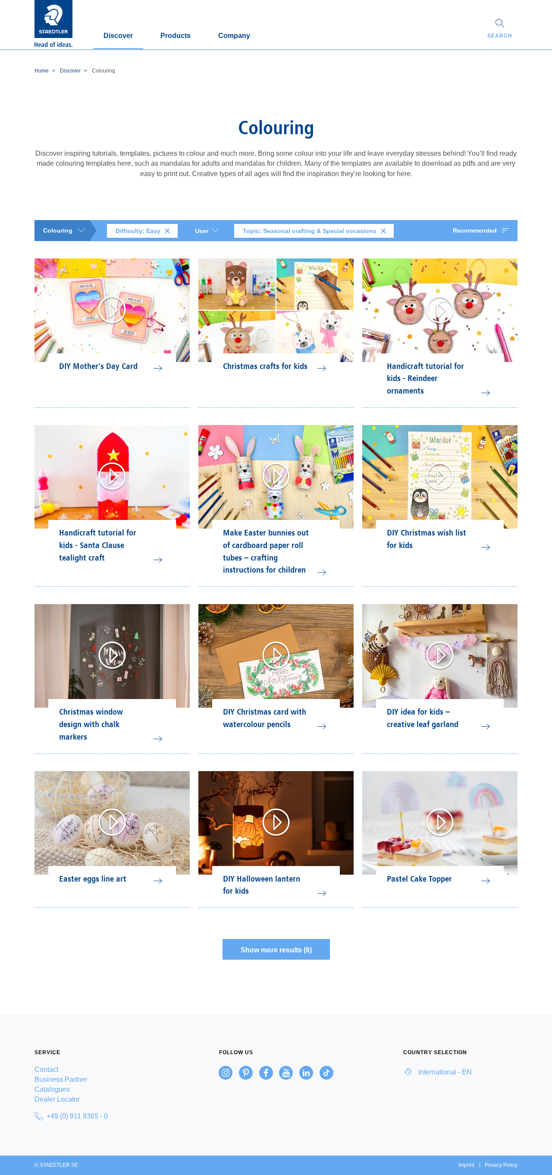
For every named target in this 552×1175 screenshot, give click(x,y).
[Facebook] (266, 1073)
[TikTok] (326, 1073)
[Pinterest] (246, 1073)
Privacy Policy (501, 1165)
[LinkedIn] (306, 1073)
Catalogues (52, 1089)
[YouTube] (286, 1073)
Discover (118, 35)
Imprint (466, 1165)
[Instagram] (225, 1073)
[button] (500, 29)
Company (234, 35)
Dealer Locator (57, 1099)
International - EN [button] (444, 1072)
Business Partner (60, 1079)
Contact (46, 1069)
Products (175, 35)
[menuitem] (91, 1069)
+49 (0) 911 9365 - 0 (77, 1116)
